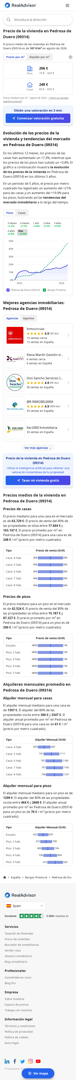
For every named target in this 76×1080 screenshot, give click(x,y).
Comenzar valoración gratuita (40, 118)
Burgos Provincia (36, 877)
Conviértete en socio (18, 977)
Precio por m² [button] (15, 57)
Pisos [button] (9, 213)
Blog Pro (10, 983)
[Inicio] (4, 877)
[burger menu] (67, 5)
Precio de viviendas (17, 939)
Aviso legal (12, 1043)
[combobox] (38, 19)
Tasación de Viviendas (19, 933)
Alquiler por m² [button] (39, 57)
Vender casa (13, 950)
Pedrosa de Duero (63, 877)
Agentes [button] (28, 318)
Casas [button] (22, 213)
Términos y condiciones (20, 1026)
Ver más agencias (38, 448)
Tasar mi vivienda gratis (40, 480)
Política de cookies (16, 1037)
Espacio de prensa (17, 1004)
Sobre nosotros (14, 999)
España (15, 877)
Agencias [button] (12, 318)
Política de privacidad (19, 1031)
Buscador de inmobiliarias (22, 945)
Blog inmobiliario (16, 962)
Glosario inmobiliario (18, 956)
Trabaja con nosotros (18, 1010)
